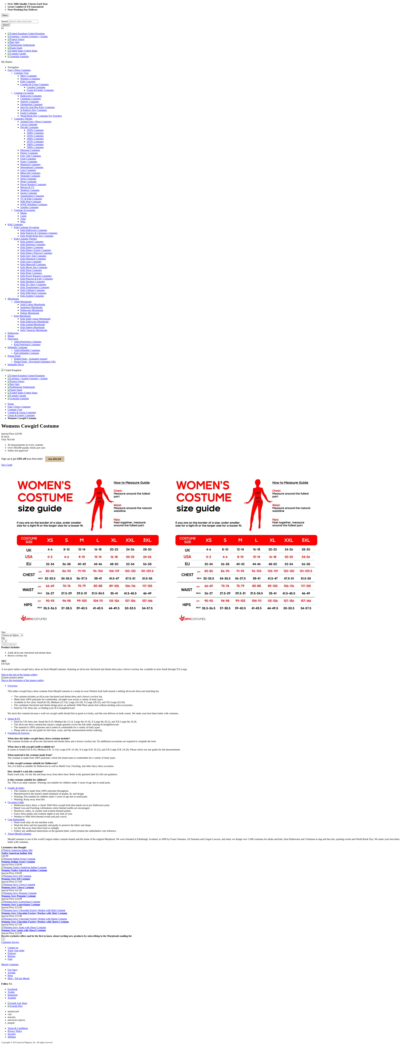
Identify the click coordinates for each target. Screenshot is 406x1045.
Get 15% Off (54, 459)
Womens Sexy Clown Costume (17, 887)
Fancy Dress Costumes (19, 406)
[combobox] (23, 21)
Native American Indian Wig (16, 853)
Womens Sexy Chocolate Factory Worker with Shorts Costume (35, 921)
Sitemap (12, 1036)
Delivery (12, 953)
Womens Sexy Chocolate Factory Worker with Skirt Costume (34, 913)
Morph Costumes (10, 964)
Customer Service (10, 942)
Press (10, 975)
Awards (11, 972)
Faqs (10, 959)
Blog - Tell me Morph (18, 978)
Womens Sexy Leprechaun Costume (20, 904)
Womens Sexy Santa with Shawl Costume (23, 930)
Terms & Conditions (18, 1028)
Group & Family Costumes (21, 415)
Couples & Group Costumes (22, 412)
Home (11, 404)
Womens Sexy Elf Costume (15, 878)
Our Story (13, 969)
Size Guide (6, 465)
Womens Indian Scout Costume (18, 861)
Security (12, 1034)
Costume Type (15, 409)
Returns (11, 956)
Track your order (16, 950)
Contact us (13, 947)
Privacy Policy (15, 1031)
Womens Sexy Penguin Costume (18, 896)
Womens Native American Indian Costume (24, 870)
